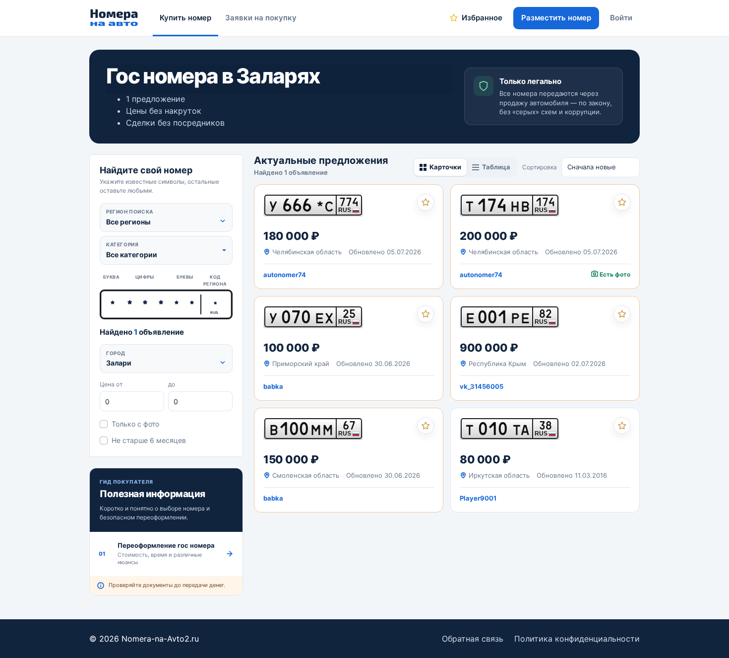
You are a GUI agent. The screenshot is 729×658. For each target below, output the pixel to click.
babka (273, 386)
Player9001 (478, 498)
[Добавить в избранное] (425, 202)
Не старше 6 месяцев (149, 440)
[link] (348, 236)
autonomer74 (284, 275)
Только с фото (135, 424)
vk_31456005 (481, 386)
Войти (621, 17)
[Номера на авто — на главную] (114, 18)
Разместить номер (556, 17)
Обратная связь (472, 639)
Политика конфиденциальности (577, 639)
